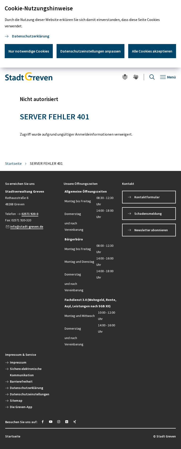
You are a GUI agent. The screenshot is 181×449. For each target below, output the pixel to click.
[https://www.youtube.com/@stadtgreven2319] (50, 421)
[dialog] (90, 34)
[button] (32, 183)
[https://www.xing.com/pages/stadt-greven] (74, 421)
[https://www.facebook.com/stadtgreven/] (42, 421)
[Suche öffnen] (152, 77)
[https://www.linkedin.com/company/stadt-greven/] (66, 421)
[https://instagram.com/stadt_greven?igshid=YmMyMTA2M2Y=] (58, 421)
